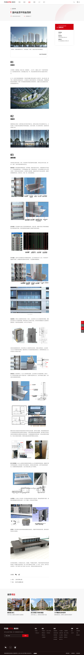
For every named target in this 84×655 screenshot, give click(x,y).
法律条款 (73, 653)
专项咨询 (48, 632)
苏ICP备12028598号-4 (27, 653)
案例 (29, 2)
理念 (20, 2)
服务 (24, 2)
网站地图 (78, 653)
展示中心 (61, 639)
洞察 (34, 2)
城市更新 (55, 635)
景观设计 (43, 635)
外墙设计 (43, 630)
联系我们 (78, 635)
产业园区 (61, 630)
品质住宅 (61, 637)
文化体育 (55, 637)
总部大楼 (61, 632)
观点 (72, 630)
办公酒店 (61, 635)
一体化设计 (37, 632)
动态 (77, 632)
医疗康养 (55, 639)
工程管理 (43, 637)
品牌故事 (78, 630)
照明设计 (43, 632)
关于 (44, 2)
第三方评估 (49, 630)
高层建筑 (55, 630)
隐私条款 (67, 653)
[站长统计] (35, 653)
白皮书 (72, 632)
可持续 (36, 630)
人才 (39, 2)
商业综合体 (56, 632)
